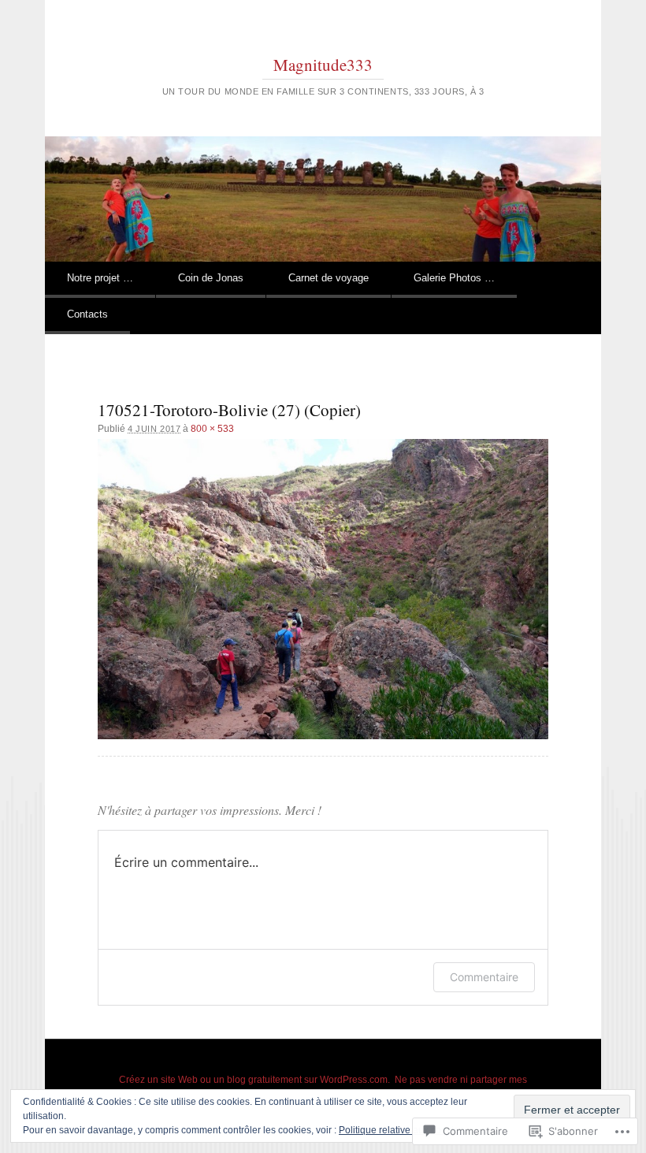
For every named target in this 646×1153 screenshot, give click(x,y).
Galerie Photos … (454, 278)
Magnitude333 (323, 65)
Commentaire (484, 977)
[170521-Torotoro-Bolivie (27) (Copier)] (323, 589)
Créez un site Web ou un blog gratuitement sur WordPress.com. (254, 1079)
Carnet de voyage (328, 278)
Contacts (87, 314)
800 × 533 (212, 428)
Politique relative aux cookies (401, 1130)
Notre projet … (100, 278)
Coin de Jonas (210, 278)
